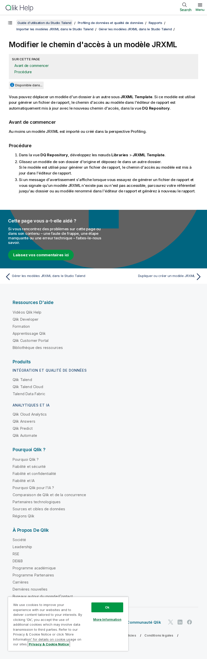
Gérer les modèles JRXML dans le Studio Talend (135, 29)
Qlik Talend (22, 379)
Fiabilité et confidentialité (34, 473)
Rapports (155, 23)
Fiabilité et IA (24, 480)
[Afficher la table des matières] (10, 23)
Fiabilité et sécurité (29, 466)
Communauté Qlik (144, 622)
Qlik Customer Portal (30, 340)
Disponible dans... (28, 85)
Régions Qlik (23, 516)
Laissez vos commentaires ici (41, 254)
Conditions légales (158, 635)
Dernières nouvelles (30, 589)
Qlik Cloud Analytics (30, 414)
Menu (200, 10)
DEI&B (18, 561)
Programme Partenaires (33, 575)
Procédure (23, 72)
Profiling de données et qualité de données (111, 23)
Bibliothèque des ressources (38, 347)
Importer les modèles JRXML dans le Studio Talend (54, 29)
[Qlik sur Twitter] (170, 622)
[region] (68, 624)
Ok (107, 607)
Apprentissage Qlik (29, 333)
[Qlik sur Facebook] (189, 622)
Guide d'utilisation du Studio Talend (44, 23)
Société (19, 540)
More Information (107, 619)
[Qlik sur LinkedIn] (180, 622)
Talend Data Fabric (29, 394)
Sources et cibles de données (39, 509)
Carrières (21, 582)
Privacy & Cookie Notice (49, 644)
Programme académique (34, 568)
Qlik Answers (24, 421)
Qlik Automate (25, 435)
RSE (16, 554)
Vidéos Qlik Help (27, 312)
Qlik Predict (23, 428)
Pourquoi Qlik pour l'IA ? (33, 488)
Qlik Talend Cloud (28, 387)
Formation (21, 326)
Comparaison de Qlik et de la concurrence (49, 495)
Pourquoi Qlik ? (26, 459)
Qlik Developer (25, 319)
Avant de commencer (31, 65)
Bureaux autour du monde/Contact (43, 596)
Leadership (22, 547)
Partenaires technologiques (37, 502)
